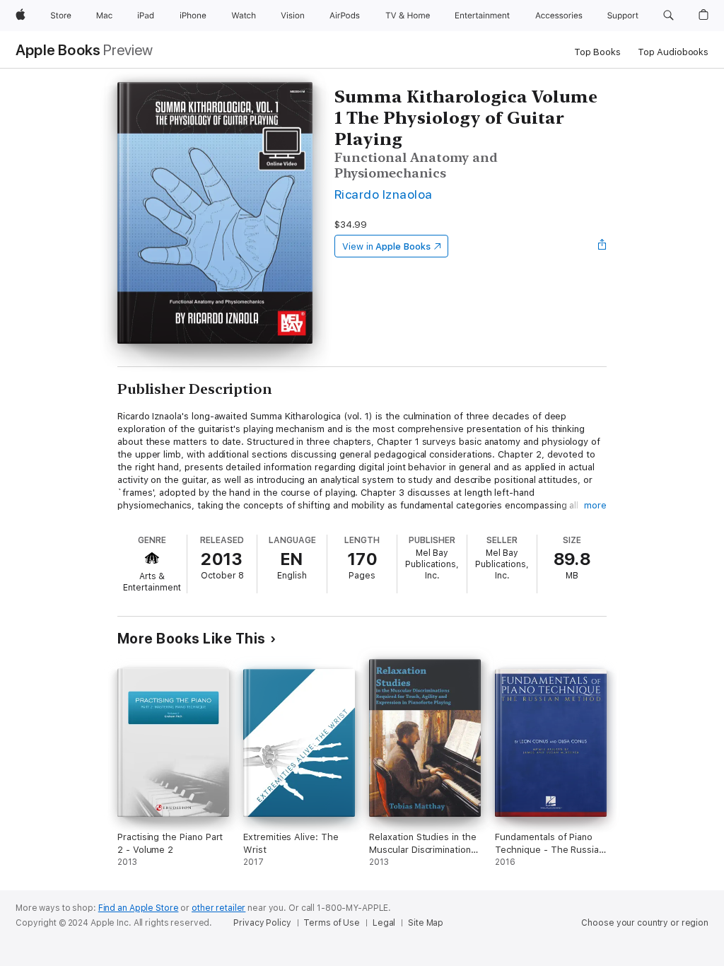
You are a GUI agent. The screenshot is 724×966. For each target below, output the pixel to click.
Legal (384, 923)
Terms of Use (331, 923)
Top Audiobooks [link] (673, 52)
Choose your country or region (644, 923)
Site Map (425, 923)
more (595, 505)
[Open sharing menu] (602, 246)
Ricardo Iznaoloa (383, 194)
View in (386, 246)
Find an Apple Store (138, 908)
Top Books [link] (597, 52)
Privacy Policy (262, 923)
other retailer (218, 908)
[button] (668, 15)
